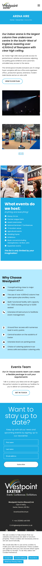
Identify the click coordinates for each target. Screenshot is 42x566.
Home (12, 20)
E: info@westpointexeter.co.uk (21, 525)
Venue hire (19, 20)
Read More (33, 558)
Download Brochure (21, 512)
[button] (39, 5)
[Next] (22, 154)
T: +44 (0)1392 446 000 (21, 521)
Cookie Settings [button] (20, 558)
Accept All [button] (8, 558)
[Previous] (20, 154)
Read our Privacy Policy (13, 562)
